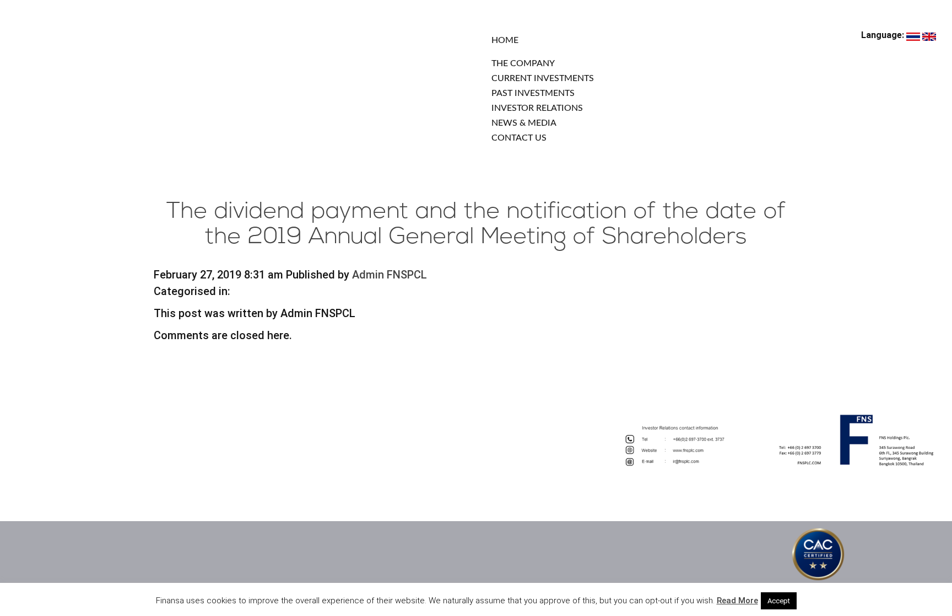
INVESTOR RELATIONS (537, 108)
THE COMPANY (523, 63)
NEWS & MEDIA (523, 123)
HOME (504, 40)
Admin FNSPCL (389, 274)
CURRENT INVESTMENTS (542, 78)
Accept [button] (778, 601)
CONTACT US (519, 137)
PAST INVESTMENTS (533, 93)
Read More (737, 601)
